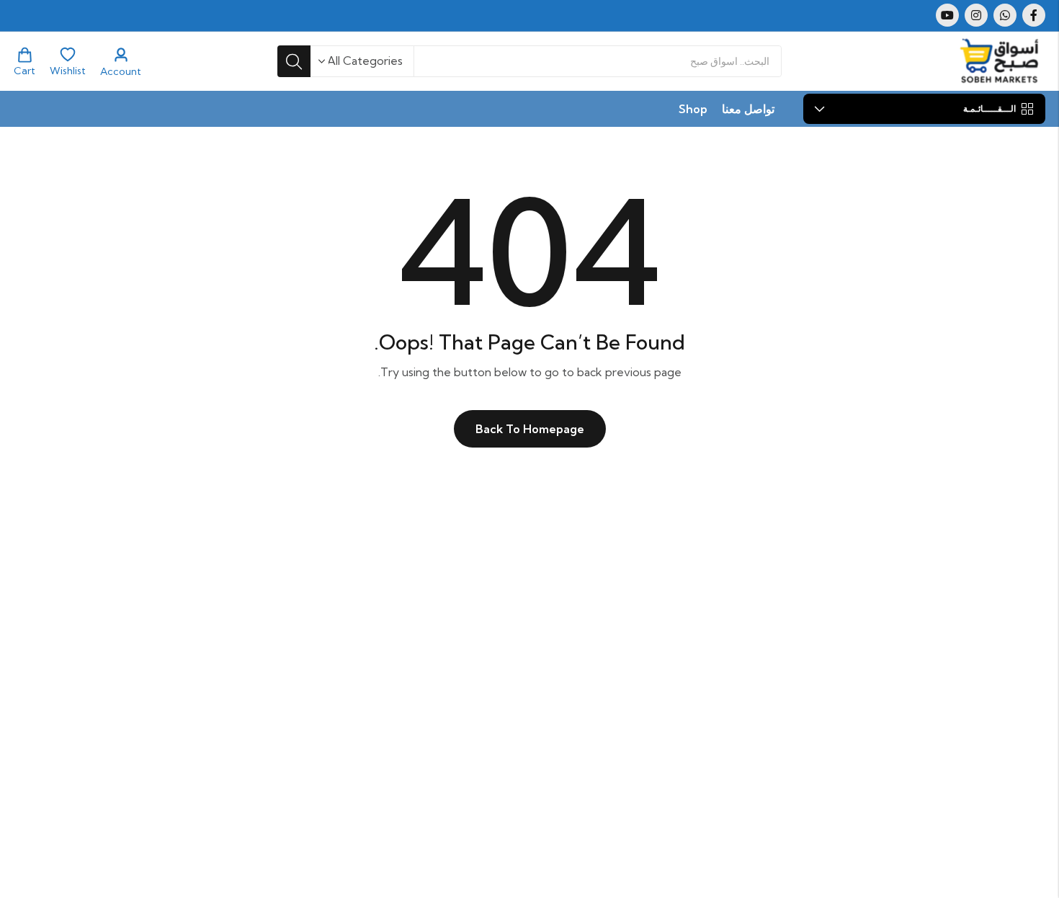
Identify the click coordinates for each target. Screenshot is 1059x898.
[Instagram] (976, 15)
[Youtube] (947, 15)
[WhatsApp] (1004, 15)
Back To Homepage (529, 429)
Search (293, 61)
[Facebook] (1033, 15)
